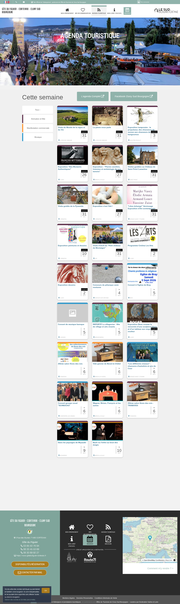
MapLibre (169, 560)
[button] (72, 125)
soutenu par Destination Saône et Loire (144, 602)
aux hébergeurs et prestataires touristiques (65, 602)
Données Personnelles (84, 598)
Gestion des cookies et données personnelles (20, 600)
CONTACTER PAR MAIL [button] (31, 572)
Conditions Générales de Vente (106, 598)
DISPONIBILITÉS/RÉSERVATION (30, 564)
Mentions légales (68, 598)
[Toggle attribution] (174, 560)
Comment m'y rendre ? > (160, 568)
